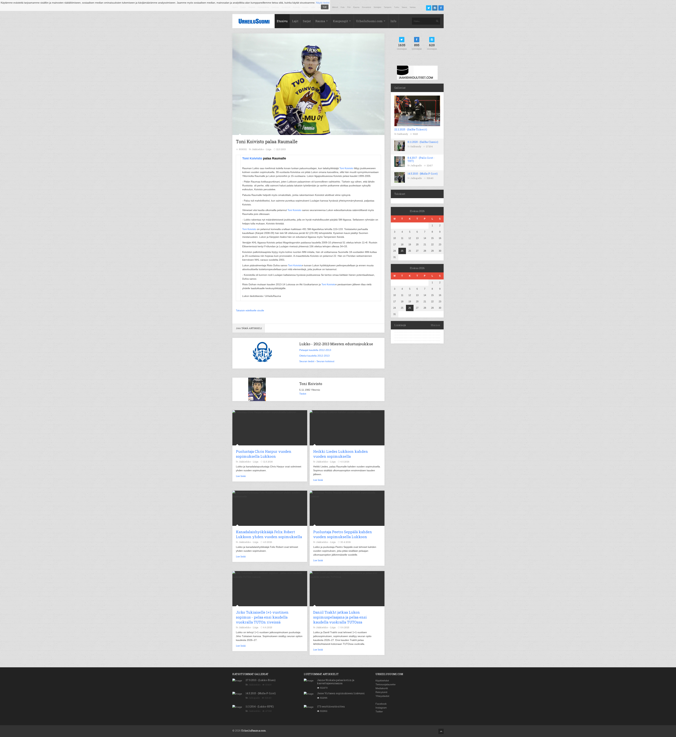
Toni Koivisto (252, 158)
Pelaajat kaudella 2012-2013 (315, 350)
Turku (396, 7)
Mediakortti (381, 688)
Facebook (381, 703)
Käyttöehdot (382, 680)
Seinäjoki (377, 7)
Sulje (325, 7)
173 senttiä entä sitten (331, 706)
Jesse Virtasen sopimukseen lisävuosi (341, 693)
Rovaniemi (366, 7)
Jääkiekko (254, 684)
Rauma (356, 7)
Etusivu (282, 21)
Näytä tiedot (322, 2)
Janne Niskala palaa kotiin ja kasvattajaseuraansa (335, 681)
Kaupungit (340, 21)
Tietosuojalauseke (385, 684)
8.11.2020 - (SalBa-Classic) (423, 142)
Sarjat (307, 21)
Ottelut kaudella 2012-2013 (314, 355)
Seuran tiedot (306, 361)
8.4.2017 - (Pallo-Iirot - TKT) (421, 159)
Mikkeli (335, 7)
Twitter (379, 711)
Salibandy (402, 134)
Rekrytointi (381, 692)
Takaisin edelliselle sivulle (250, 310)
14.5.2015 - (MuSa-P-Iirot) (423, 173)
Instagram (381, 707)
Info (393, 21)
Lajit (295, 21)
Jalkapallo (416, 165)
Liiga (268, 149)
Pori (348, 7)
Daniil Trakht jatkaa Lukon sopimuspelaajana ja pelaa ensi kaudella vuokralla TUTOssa (340, 617)
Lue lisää (241, 476)
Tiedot (302, 393)
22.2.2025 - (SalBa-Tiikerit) (410, 129)
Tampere (387, 7)
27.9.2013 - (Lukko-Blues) (261, 680)
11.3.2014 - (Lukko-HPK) (260, 706)
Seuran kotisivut (325, 361)
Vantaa (412, 7)
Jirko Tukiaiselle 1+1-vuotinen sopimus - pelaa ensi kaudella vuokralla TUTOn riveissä (262, 617)
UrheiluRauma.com (253, 730)
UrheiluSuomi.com (369, 21)
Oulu (342, 7)
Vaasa (404, 7)
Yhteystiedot (382, 696)
